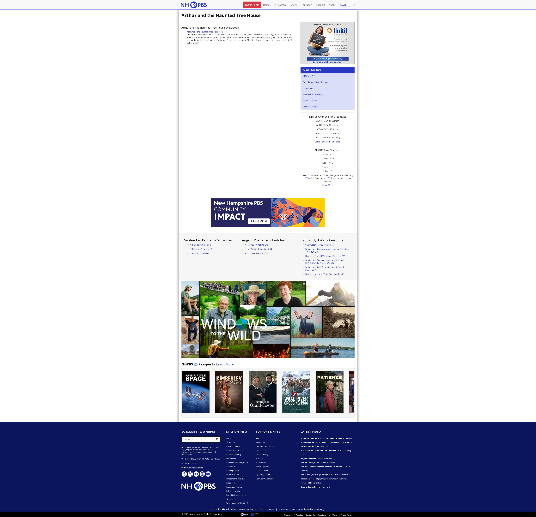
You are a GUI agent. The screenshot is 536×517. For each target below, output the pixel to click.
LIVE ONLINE (310, 178)
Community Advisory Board (237, 462)
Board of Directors (233, 446)
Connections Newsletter (201, 253)
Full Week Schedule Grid (313, 94)
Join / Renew (333, 515)
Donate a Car (261, 450)
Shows (294, 4)
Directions (322, 515)
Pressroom (230, 483)
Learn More (327, 185)
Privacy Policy (346, 515)
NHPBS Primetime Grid (200, 244)
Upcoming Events (263, 475)
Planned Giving (262, 471)
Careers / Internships (234, 450)
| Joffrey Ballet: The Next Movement (318, 462)
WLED (242, 509)
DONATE (250, 4)
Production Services (234, 487)
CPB (256, 514)
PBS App (330, 178)
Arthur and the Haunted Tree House (205, 31)
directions (215, 459)
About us (299, 515)
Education (307, 4)
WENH (234, 509)
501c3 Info (230, 442)
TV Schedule (280, 4)
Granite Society (262, 454)
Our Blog (230, 438)
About (332, 4)
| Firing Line (315, 487)
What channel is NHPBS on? (237, 503)
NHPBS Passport (262, 467)
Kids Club (260, 458)
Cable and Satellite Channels (327, 141)
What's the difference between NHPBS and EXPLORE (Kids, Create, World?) (324, 261)
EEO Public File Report (265, 509)
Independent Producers (235, 479)
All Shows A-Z (309, 76)
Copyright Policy (232, 471)
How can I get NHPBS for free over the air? (324, 274)
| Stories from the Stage (318, 458)
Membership (261, 462)
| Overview (326, 438)
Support (320, 4)
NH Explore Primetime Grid (202, 249)
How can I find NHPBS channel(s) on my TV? (325, 256)
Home (266, 4)
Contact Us (308, 88)
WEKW (250, 509)
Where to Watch (310, 100)
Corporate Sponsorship (265, 446)
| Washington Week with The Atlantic (324, 475)
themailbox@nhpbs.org (193, 468)
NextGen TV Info (310, 106)
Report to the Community (236, 495)
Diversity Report (232, 475)
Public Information (233, 491)
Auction (259, 438)
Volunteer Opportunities (265, 479)
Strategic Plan (231, 499)
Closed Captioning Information (316, 82)
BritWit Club (260, 442)
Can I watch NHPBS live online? (319, 244)
